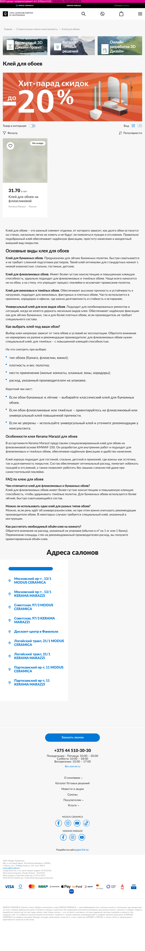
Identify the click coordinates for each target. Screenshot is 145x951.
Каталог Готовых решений (72, 783)
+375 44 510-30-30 (72, 751)
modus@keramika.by (11, 868)
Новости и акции (72, 789)
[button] (10, 146)
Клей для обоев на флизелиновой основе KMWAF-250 (24, 199)
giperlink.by (82, 850)
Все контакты (72, 766)
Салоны (72, 794)
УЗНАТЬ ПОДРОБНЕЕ (67, 1)
